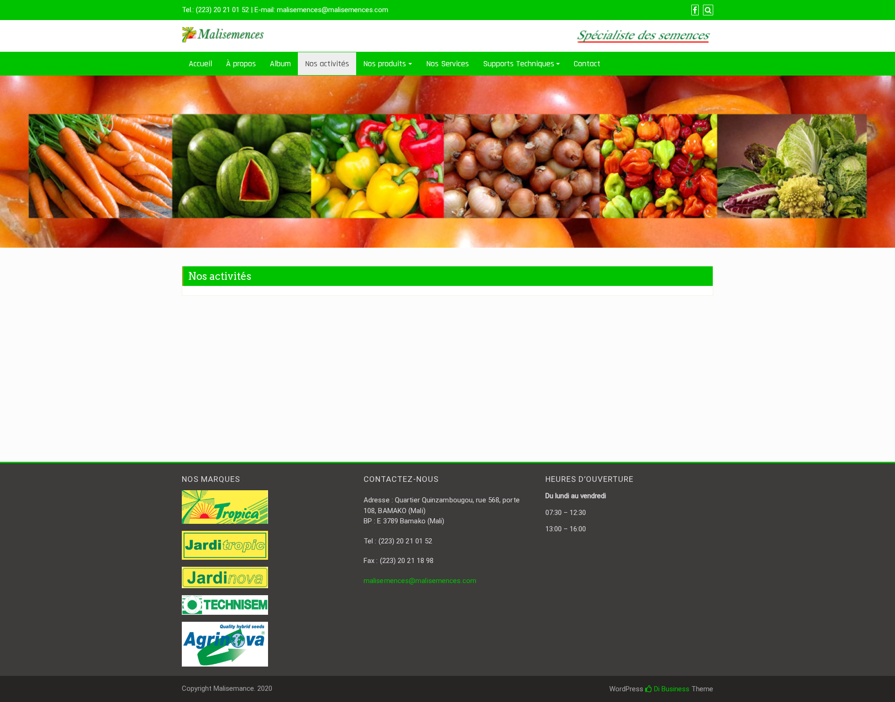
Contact (587, 63)
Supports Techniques (518, 63)
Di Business (670, 689)
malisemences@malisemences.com (420, 581)
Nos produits (384, 63)
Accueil (200, 63)
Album (280, 63)
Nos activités (327, 63)
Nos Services (447, 63)
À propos (241, 63)
